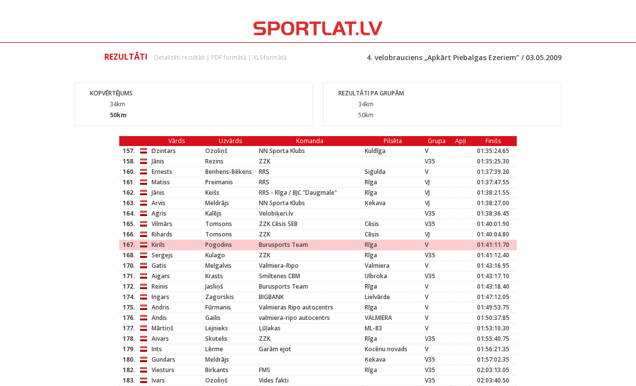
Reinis (160, 286)
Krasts (214, 276)
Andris (160, 307)
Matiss (161, 182)
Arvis (158, 203)
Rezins (214, 161)
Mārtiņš (162, 328)
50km (118, 115)
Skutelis (216, 338)
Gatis (159, 265)
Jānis (158, 161)
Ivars (158, 380)
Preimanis (219, 182)
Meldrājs (217, 203)
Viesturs (163, 370)
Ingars (160, 297)
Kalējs (213, 213)
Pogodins (218, 244)
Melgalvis (218, 265)
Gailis (213, 317)
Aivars (160, 338)
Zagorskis (219, 297)
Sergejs (162, 255)
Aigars (161, 276)
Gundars (163, 359)
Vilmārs (162, 224)
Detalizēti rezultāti (179, 57)
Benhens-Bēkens (228, 171)
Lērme (214, 349)
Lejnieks (216, 328)
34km (117, 104)
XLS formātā (270, 57)
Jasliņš (214, 286)
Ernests (162, 171)
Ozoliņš (216, 151)
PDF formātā (228, 57)
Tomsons (218, 224)
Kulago (215, 255)
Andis (159, 317)
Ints (157, 349)
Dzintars (164, 151)
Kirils (158, 244)
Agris (159, 213)
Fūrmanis (218, 307)
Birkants (217, 370)
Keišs (212, 192)
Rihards (162, 234)
